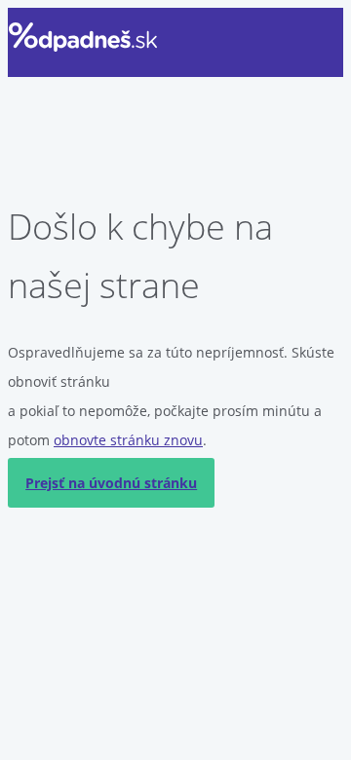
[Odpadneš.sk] (83, 37)
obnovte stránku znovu (128, 440)
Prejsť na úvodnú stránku (111, 483)
